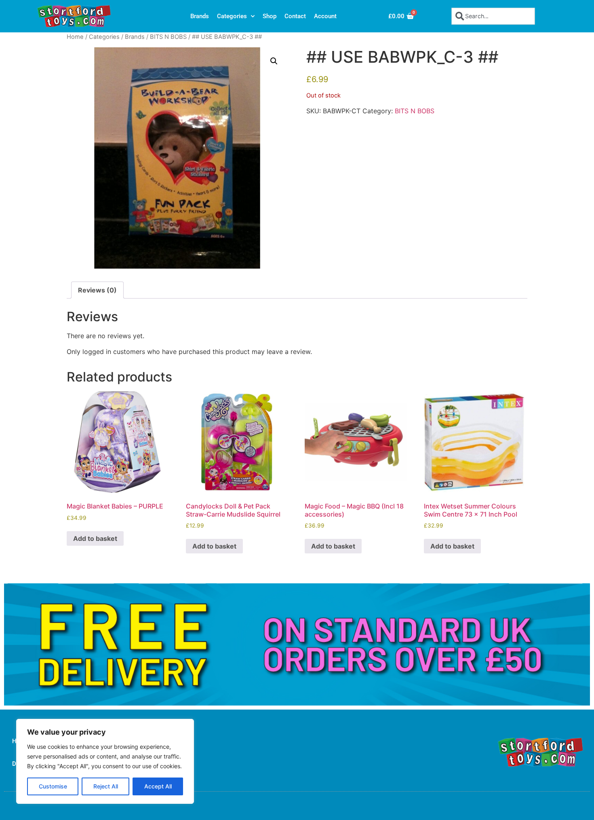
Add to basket (95, 538)
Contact (295, 16)
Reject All (105, 786)
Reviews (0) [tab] (97, 290)
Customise (53, 786)
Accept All (158, 786)
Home (75, 36)
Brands (199, 16)
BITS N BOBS (168, 36)
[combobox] (493, 16)
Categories (232, 16)
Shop (269, 16)
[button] (274, 61)
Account (325, 16)
